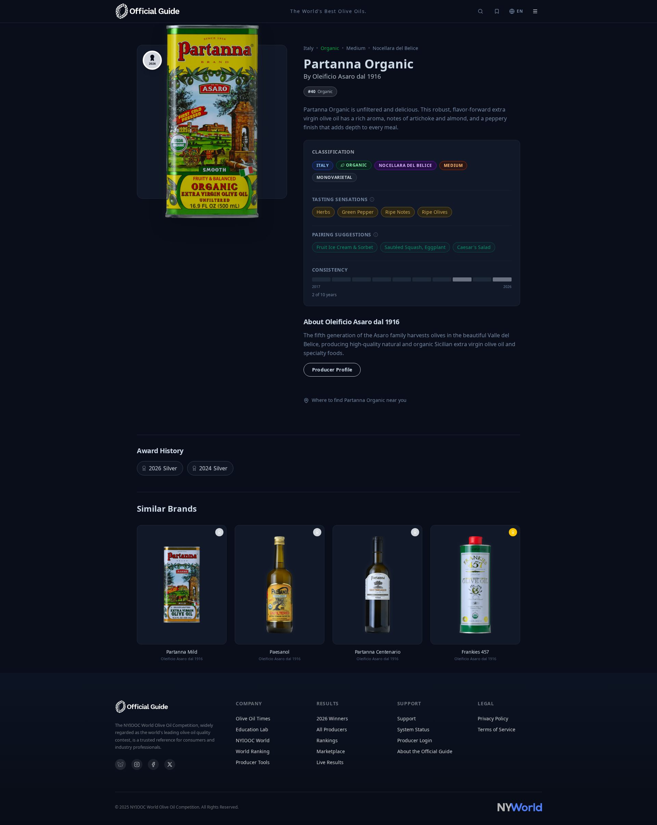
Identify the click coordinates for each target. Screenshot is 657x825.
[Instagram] (136, 764)
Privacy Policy (493, 718)
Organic (330, 48)
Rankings (327, 740)
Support (406, 718)
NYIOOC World (253, 740)
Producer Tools (253, 762)
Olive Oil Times (253, 718)
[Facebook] (153, 764)
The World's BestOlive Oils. (328, 11)
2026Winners (332, 718)
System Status (413, 729)
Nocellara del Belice (395, 48)
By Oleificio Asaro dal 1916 (342, 76)
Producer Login (414, 740)
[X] (169, 764)
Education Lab (252, 729)
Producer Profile (332, 369)
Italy (308, 48)
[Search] (480, 11)
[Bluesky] (120, 764)
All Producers (332, 729)
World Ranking (253, 751)
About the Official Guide (424, 751)
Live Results (330, 762)
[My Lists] (497, 11)
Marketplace (331, 751)
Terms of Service (496, 729)
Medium (355, 48)
